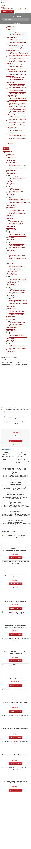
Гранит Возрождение (11, 101)
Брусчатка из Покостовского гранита (18, 112)
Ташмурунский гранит (11, 95)
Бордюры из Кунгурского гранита (17, 84)
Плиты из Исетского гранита (16, 79)
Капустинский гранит (11, 133)
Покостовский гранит (11, 108)
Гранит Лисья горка (11, 141)
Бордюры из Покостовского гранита (18, 109)
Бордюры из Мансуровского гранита (18, 32)
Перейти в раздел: (7, 151)
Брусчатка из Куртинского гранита (17, 61)
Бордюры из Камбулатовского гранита (18, 39)
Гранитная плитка (10, 26)
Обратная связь (7, 11)
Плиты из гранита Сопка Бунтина (17, 130)
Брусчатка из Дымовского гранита (17, 125)
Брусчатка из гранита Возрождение (17, 106)
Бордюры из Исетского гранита (16, 77)
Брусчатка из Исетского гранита (17, 80)
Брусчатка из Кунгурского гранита (17, 87)
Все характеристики (6, 449)
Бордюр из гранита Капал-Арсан (17, 116)
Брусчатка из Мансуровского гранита (18, 35)
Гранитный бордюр (10, 29)
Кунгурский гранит (10, 82)
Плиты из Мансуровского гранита (17, 34)
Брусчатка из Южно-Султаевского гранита (19, 55)
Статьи (2, 7)
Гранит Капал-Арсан (11, 114)
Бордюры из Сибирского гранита (17, 90)
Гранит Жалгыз (9, 140)
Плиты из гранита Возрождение (17, 104)
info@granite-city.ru (15, 8)
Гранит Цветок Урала (11, 69)
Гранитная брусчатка (11, 27)
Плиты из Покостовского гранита (17, 111)
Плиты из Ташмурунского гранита (17, 98)
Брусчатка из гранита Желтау (16, 48)
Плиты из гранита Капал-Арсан (16, 117)
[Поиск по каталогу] (3, 19)
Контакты (3, 5)
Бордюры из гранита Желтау (16, 45)
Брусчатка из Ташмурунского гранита (18, 100)
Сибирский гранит (10, 88)
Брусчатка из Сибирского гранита (17, 92)
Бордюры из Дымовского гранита (17, 122)
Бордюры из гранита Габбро (16, 64)
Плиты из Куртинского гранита (16, 60)
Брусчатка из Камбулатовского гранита (18, 42)
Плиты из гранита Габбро (15, 68)
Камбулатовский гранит (12, 37)
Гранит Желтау (9, 44)
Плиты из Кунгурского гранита (16, 85)
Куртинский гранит (10, 56)
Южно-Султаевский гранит (12, 50)
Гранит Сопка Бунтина (11, 127)
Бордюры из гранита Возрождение (17, 103)
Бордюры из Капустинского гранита (18, 135)
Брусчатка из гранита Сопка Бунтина (18, 132)
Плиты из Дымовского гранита (16, 124)
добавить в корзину (15, 441)
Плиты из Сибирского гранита (16, 93)
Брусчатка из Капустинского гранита (18, 138)
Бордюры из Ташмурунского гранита (18, 96)
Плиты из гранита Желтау (15, 47)
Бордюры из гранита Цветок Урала (17, 71)
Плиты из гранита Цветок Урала (17, 72)
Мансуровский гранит (11, 31)
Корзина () (17, 23)
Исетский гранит (10, 76)
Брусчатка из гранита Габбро (16, 66)
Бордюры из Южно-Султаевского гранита (19, 52)
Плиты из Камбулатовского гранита (17, 40)
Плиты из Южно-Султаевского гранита (18, 53)
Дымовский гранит (10, 120)
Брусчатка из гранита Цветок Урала (17, 74)
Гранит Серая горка (11, 143)
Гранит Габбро (9, 63)
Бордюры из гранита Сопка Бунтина (18, 128)
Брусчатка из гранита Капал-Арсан (17, 119)
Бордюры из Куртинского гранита (17, 58)
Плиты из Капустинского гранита (17, 137)
